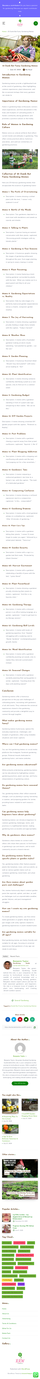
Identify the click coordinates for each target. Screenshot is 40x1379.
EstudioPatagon (27, 1373)
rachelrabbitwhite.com (21, 966)
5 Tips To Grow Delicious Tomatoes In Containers (10, 1139)
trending (21, 1288)
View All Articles (20, 1083)
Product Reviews (20, 1272)
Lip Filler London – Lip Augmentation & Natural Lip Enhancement (22, 1216)
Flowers (31, 1243)
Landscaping (7, 1267)
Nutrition (6, 1272)
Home (4, 32)
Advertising (6, 1319)
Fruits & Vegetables (10, 1247)
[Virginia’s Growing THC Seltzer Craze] (6, 1229)
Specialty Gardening (27, 1276)
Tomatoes (18, 1280)
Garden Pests (8, 1259)
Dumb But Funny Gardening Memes (24, 1006)
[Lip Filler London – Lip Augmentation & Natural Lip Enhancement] (6, 1217)
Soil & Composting (9, 1276)
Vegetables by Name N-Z (12, 1296)
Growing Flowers (9, 1263)
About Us (5, 1314)
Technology (7, 1280)
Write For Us (6, 1328)
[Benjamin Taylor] (7, 969)
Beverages (6, 1243)
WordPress (25, 1369)
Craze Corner (19, 1243)
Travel (21, 1284)
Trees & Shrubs (8, 1288)
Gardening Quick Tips (25, 1255)
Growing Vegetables (26, 1263)
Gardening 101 (24, 1251)
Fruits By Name (27, 1247)
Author (5, 956)
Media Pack (6, 1333)
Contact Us (6, 1338)
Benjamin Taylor (21, 961)
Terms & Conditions (9, 1323)
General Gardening (22, 1000)
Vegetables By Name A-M (12, 1292)
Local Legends (21, 1267)
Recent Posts (15, 956)
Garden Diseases (9, 1251)
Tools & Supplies (9, 1284)
